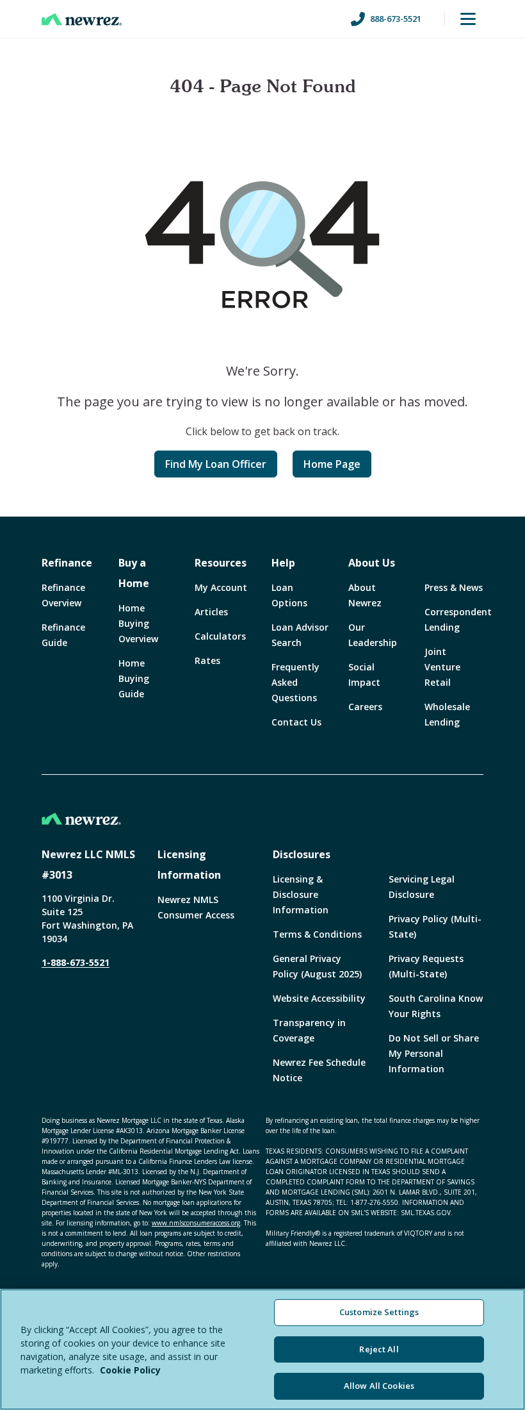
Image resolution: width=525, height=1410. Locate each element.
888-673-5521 (395, 18)
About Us (371, 563)
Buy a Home (133, 573)
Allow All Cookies (379, 1385)
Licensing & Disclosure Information (300, 894)
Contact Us (296, 722)
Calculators (220, 636)
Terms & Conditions (317, 934)
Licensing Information (189, 864)
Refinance (67, 563)
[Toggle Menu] (468, 19)
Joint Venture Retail (442, 666)
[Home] (82, 19)
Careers (365, 707)
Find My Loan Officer (215, 464)
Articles (211, 612)
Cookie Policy (130, 1370)
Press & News (453, 587)
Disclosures (301, 854)
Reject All (378, 1349)
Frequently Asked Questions (295, 682)
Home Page (331, 464)
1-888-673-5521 (75, 962)
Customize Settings (379, 1312)
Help (283, 563)
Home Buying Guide (133, 678)
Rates (207, 660)
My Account (221, 587)
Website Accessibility (319, 998)
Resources (220, 563)
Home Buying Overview (138, 623)
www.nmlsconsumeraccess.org (196, 1222)
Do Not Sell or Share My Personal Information (434, 1053)
